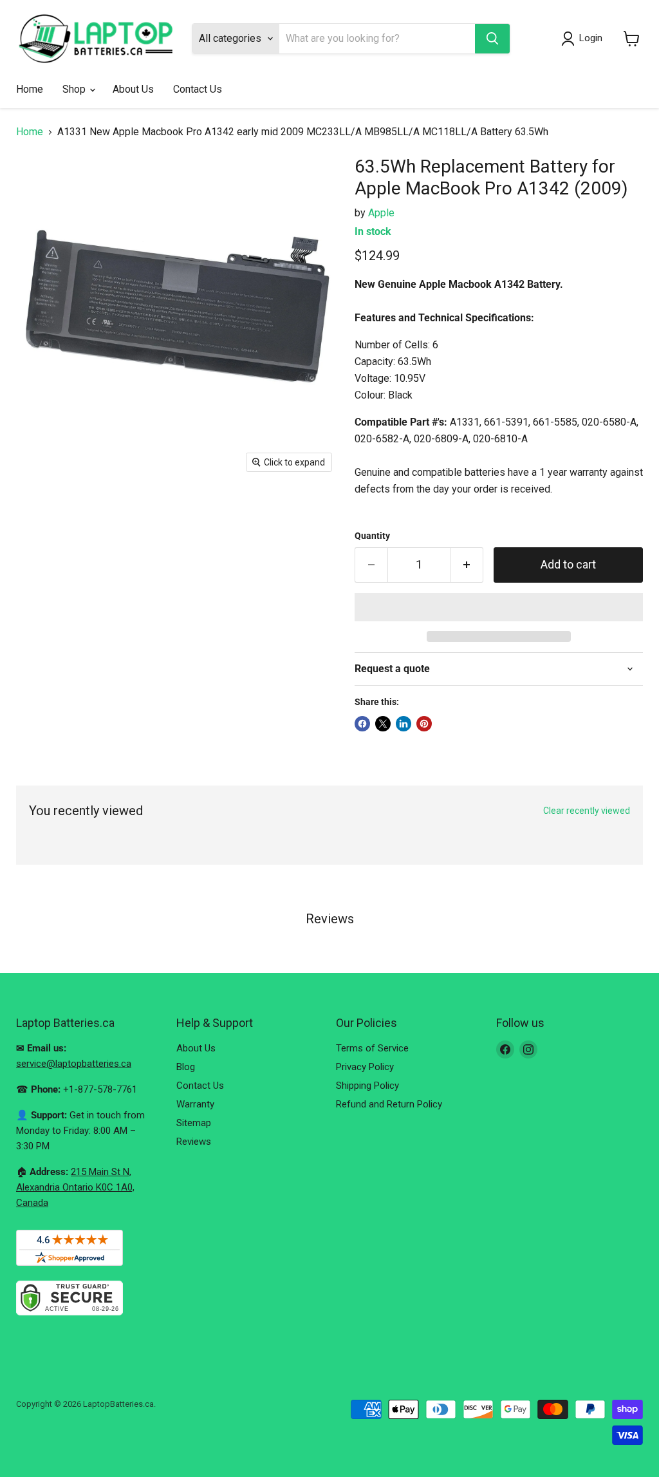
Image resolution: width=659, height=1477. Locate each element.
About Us (133, 89)
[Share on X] (383, 723)
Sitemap (193, 1123)
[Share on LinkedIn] (403, 723)
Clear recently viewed (586, 810)
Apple (381, 213)
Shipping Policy (367, 1085)
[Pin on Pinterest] (424, 723)
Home (29, 89)
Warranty (195, 1104)
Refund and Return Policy (389, 1104)
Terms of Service (372, 1048)
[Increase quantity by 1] (466, 565)
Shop (75, 89)
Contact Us (197, 89)
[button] (499, 607)
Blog (185, 1067)
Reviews (193, 1141)
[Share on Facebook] (362, 723)
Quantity (372, 536)
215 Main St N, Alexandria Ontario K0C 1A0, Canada (75, 1187)
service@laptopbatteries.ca (73, 1063)
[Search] (492, 38)
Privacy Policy (365, 1067)
